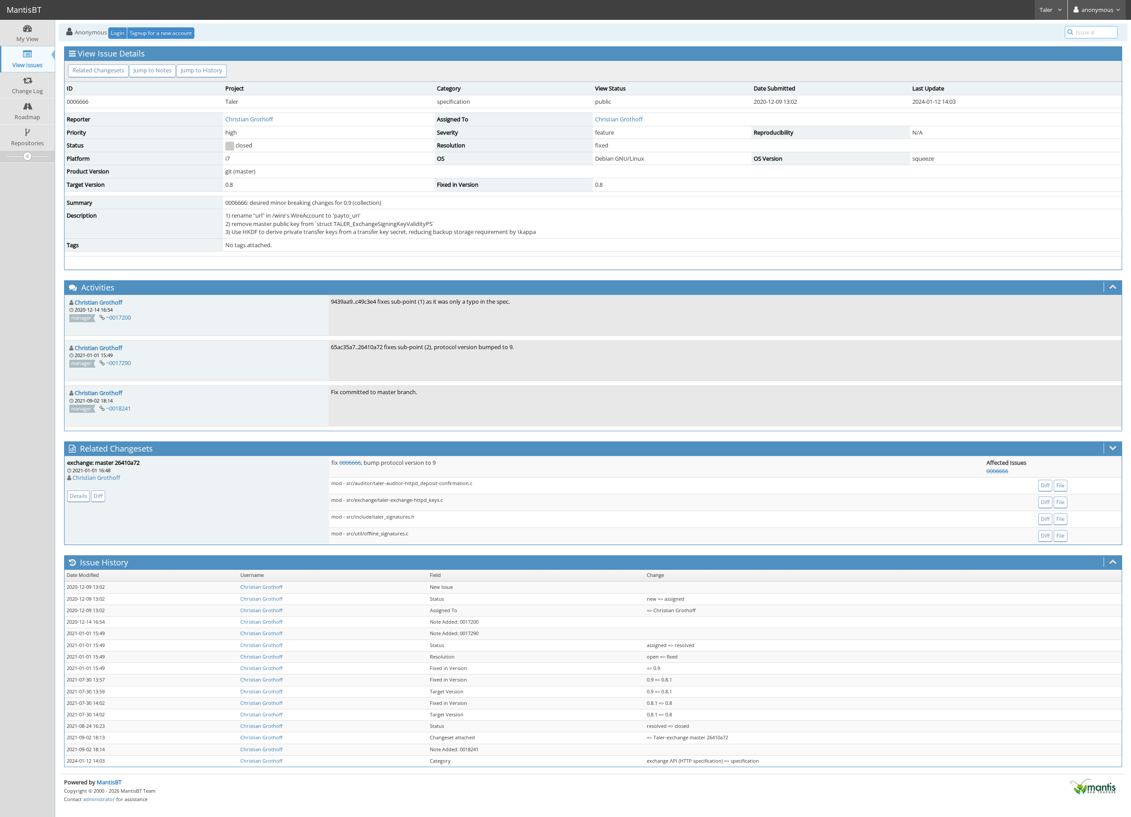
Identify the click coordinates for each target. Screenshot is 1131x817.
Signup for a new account (161, 33)
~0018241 (118, 408)
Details (78, 496)
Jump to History (201, 70)
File (1060, 485)
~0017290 (118, 363)
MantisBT (109, 782)
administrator (99, 799)
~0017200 (118, 317)
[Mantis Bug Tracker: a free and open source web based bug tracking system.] (1093, 786)
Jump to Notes (152, 70)
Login (117, 33)
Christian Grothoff (249, 119)
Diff (98, 496)
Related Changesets (98, 70)
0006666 (350, 463)
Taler (1046, 10)
